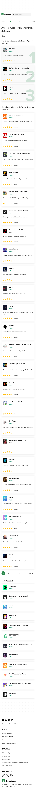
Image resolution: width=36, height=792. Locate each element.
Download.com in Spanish (9, 743)
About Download (7, 733)
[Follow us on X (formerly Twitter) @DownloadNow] (7, 775)
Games (25, 21)
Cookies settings (7, 766)
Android (3, 22)
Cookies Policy (6, 759)
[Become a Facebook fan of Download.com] (3, 775)
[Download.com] (6, 14)
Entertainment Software (16, 22)
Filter (3, 36)
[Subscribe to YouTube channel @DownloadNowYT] (11, 775)
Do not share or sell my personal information (15, 762)
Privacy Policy (6, 753)
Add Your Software (7, 736)
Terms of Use (6, 756)
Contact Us (5, 740)
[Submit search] (13, 14)
